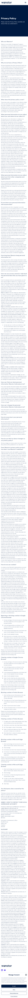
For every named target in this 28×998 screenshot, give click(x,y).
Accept (14, 986)
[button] (26, 974)
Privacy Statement (14, 996)
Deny (14, 989)
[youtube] (4, 970)
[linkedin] (2, 970)
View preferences (14, 993)
